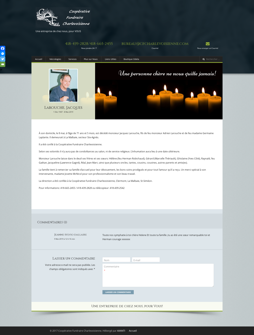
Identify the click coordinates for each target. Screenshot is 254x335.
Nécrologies (55, 59)
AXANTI (121, 330)
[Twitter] (2, 59)
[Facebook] (2, 48)
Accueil (38, 59)
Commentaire (111, 268)
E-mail (136, 260)
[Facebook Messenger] (2, 53)
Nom (106, 260)
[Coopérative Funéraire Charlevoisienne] (63, 17)
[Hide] (1, 70)
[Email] (2, 64)
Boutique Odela (131, 59)
